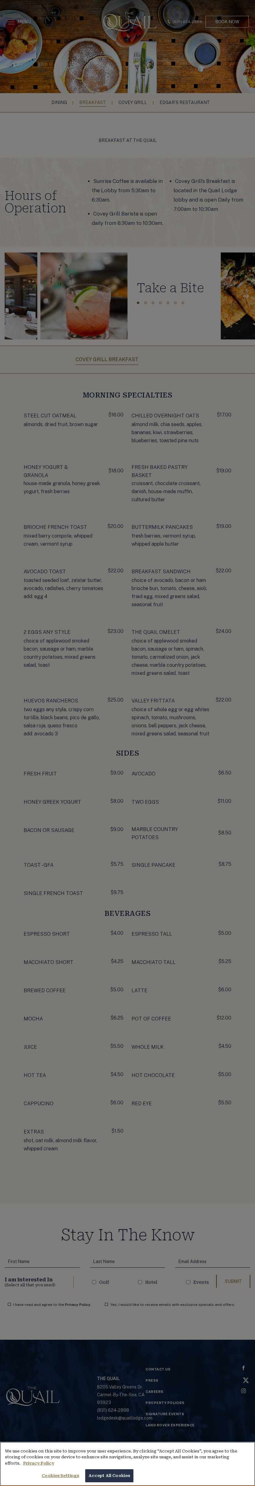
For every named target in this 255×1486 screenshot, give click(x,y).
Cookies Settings (60, 1475)
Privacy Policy (38, 1463)
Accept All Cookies (109, 1475)
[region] (127, 1464)
